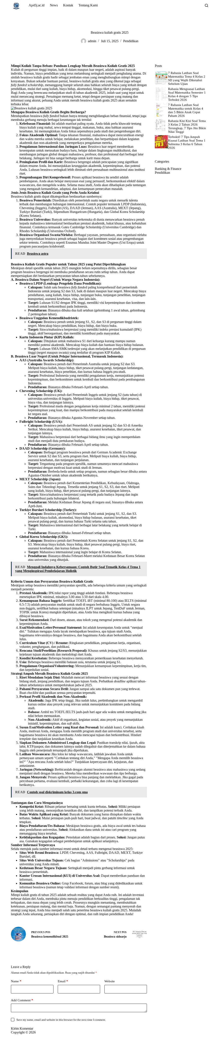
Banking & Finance (168, 169)
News (54, 5)
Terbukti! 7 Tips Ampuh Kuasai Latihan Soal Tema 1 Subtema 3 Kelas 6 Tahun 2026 (187, 142)
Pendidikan (130, 41)
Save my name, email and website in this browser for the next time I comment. (61, 1019)
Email (63, 981)
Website (109, 981)
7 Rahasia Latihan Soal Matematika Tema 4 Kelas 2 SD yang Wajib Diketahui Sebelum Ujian (186, 78)
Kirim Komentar (22, 1028)
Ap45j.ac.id (36, 5)
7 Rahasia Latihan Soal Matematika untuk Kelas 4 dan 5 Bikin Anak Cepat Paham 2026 (185, 110)
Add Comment (22, 1000)
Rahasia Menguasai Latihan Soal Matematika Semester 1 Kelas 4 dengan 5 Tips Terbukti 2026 (187, 94)
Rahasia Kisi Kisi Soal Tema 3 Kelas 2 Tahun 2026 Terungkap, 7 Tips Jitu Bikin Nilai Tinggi (187, 126)
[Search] (206, 5)
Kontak (68, 5)
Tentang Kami (88, 5)
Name (16, 981)
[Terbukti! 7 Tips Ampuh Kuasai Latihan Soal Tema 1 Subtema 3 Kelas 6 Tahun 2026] (161, 141)
